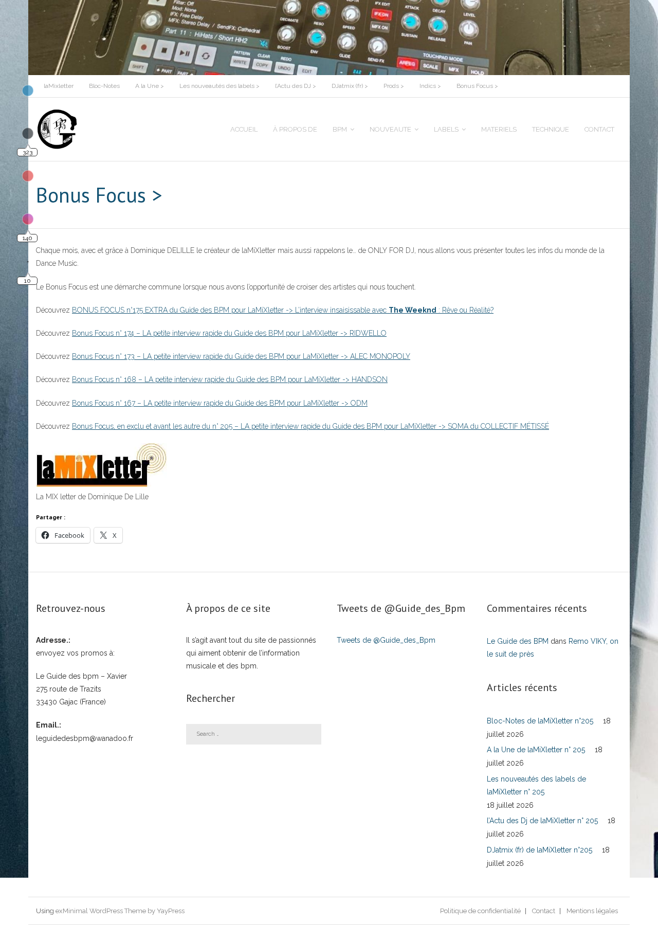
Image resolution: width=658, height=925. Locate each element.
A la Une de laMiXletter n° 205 (536, 750)
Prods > (393, 85)
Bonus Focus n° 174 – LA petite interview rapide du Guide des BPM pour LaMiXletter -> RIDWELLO (229, 333)
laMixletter (59, 85)
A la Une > (149, 85)
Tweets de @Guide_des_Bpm (386, 640)
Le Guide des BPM (518, 641)
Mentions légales (592, 911)
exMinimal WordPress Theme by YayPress (120, 911)
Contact (543, 911)
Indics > (430, 85)
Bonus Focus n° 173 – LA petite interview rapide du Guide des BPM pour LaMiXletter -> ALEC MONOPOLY (241, 356)
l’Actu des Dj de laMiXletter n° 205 (542, 821)
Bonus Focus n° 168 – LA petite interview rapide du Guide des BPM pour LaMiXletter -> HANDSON (230, 379)
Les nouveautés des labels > (219, 85)
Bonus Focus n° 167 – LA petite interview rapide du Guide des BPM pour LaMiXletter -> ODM (220, 403)
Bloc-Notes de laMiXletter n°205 (540, 721)
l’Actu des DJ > (295, 85)
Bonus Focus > (477, 85)
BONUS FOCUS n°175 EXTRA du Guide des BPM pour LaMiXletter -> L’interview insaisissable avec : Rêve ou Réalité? (283, 310)
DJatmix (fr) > (350, 85)
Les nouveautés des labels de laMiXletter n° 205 (536, 785)
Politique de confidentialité (480, 911)
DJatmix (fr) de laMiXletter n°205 (539, 850)
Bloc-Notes (104, 85)
